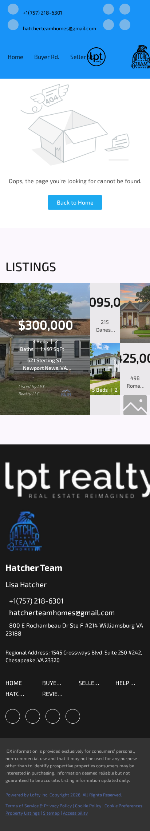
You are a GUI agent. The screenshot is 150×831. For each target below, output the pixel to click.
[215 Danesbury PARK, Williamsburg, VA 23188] (135, 341)
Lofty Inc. (39, 794)
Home (15, 56)
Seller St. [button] (82, 56)
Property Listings (22, 812)
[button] (15, 684)
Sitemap (51, 812)
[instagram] (124, 10)
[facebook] (108, 10)
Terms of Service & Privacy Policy (38, 805)
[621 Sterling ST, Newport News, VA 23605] (45, 413)
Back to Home (75, 202)
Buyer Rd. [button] (46, 56)
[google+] (124, 25)
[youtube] (108, 25)
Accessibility (75, 812)
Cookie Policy (88, 805)
